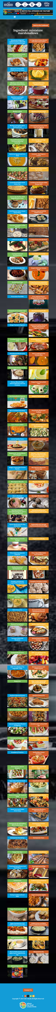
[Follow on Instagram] (25, 996)
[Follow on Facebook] (22, 996)
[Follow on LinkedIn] (33, 996)
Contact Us (28, 990)
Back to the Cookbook (40, 25)
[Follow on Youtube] (31, 996)
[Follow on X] (28, 996)
